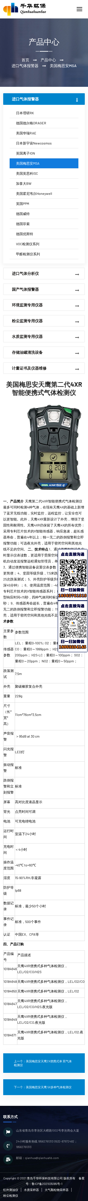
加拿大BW (23, 183)
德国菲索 (23, 224)
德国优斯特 (24, 234)
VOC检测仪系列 (27, 244)
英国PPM (22, 203)
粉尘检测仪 (10, 1195)
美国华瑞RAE (26, 133)
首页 (25, 59)
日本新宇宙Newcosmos (34, 143)
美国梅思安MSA (28, 163)
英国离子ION (25, 153)
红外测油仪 (10, 1190)
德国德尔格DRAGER (31, 123)
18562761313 (45, 1141)
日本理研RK (25, 113)
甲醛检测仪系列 (28, 254)
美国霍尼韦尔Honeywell (34, 193)
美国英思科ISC (27, 173)
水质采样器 (31, 1190)
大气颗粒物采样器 (57, 1190)
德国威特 (23, 214)
